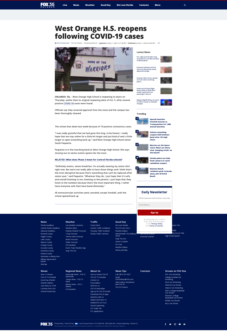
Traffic (93, 221)
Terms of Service (156, 226)
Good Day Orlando (48, 280)
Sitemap (44, 264)
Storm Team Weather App (76, 248)
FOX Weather (71, 245)
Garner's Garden (121, 241)
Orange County (46, 245)
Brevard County (47, 234)
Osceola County (47, 248)
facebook (165, 324)
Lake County (45, 239)
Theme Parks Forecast (74, 236)
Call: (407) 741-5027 (123, 274)
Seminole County (47, 251)
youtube (180, 324)
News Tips (120, 271)
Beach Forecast (72, 239)
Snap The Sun (71, 251)
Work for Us (95, 286)
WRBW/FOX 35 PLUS (98, 303)
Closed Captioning (97, 305)
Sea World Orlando (147, 234)
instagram (175, 324)
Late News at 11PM (48, 286)
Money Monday (121, 250)
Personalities (95, 283)
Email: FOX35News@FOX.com (124, 278)
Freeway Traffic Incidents (100, 231)
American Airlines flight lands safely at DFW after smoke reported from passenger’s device (146, 91)
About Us (95, 271)
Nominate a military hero (50, 256)
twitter (170, 324)
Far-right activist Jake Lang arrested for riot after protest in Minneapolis (148, 59)
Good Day (120, 221)
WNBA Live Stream (172, 300)
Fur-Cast (118, 244)
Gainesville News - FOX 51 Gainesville (76, 275)
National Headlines (48, 231)
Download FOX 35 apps (99, 294)
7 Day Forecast (71, 234)
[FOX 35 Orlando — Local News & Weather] (48, 5)
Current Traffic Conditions (100, 228)
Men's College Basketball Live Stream (174, 292)
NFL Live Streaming (172, 274)
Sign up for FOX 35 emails (100, 291)
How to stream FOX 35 (99, 274)
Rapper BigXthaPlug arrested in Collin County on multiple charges (148, 102)
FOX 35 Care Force (122, 228)
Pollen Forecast (72, 242)
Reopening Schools (90, 43)
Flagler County (46, 236)
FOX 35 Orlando (76, 43)
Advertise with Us (97, 297)
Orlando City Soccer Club (174, 233)
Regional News (73, 271)
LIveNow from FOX (48, 288)
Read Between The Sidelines (172, 226)
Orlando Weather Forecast (76, 231)
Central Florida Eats (48, 291)
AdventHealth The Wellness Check (125, 235)
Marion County (46, 242)
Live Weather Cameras (74, 225)
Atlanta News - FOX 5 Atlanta (74, 285)
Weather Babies (121, 231)
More (157, 5)
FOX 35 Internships (97, 288)
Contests (145, 271)
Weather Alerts (71, 228)
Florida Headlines (47, 225)
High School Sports (172, 236)
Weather (70, 221)
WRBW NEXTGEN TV (98, 300)
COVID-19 (69, 103)
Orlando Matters (47, 283)
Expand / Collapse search (184, 5)
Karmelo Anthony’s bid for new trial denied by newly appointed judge (146, 69)
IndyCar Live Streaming (174, 288)
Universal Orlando (147, 236)
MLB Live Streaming (173, 282)
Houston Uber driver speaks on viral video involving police (147, 80)
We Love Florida (121, 225)
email (184, 324)
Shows (44, 271)
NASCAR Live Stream (173, 285)
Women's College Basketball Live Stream (174, 296)
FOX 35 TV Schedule (48, 277)
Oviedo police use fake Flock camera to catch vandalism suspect (160, 160)
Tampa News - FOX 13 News (74, 280)
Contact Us (94, 280)
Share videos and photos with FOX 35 (124, 283)
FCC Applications (96, 311)
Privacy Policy (156, 224)
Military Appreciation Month (48, 260)
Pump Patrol (95, 225)
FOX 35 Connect (121, 287)
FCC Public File (96, 308)
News (44, 221)
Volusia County (46, 253)
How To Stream (47, 274)
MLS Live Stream (171, 303)
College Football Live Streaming (173, 278)
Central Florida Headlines (50, 228)
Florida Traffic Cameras (99, 234)
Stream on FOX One (175, 271)
